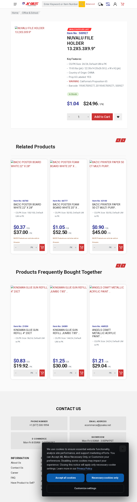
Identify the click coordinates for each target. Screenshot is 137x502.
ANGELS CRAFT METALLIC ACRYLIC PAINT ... (104, 333)
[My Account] (115, 4)
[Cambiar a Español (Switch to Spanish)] (107, 4)
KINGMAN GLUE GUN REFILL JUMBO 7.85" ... (66, 331)
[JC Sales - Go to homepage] (30, 4)
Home (15, 13)
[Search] (82, 4)
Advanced (90, 4)
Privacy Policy (84, 468)
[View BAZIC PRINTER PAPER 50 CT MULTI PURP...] (108, 178)
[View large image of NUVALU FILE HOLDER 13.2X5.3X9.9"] (36, 46)
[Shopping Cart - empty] (122, 4)
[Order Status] (100, 4)
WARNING (74, 81)
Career (14, 472)
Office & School (30, 13)
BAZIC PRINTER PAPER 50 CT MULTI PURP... (106, 206)
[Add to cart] (42, 247)
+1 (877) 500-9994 (39, 425)
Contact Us (17, 467)
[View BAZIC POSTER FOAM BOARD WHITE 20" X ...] (68, 178)
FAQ (13, 477)
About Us (16, 462)
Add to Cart (102, 116)
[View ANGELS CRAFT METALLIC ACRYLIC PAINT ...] (108, 303)
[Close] (122, 448)
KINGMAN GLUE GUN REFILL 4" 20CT (26, 331)
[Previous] (118, 140)
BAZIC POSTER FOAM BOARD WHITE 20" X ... (66, 206)
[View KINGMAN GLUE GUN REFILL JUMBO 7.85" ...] (68, 303)
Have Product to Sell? (23, 482)
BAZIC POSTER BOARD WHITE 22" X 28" (27, 206)
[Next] (123, 140)
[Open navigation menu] (15, 4)
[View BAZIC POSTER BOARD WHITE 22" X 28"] (29, 178)
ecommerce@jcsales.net (98, 425)
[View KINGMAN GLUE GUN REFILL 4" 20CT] (29, 303)
